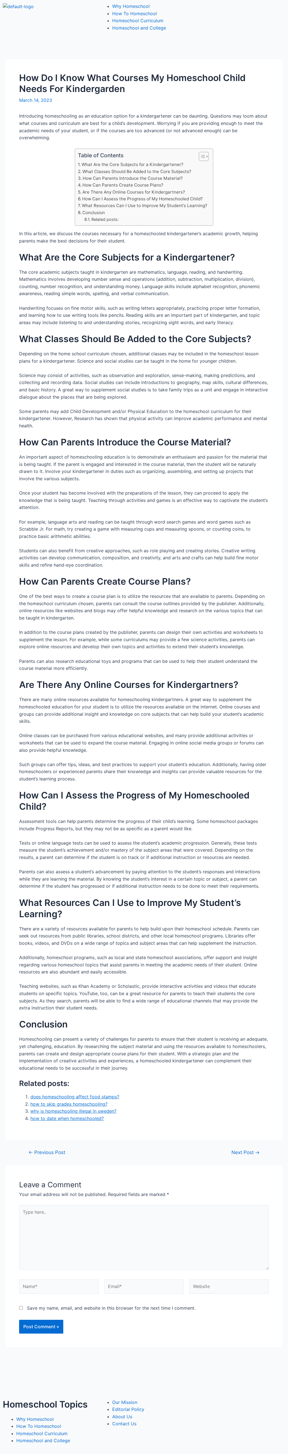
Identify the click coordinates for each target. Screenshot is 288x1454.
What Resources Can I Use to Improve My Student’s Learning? (144, 205)
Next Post (245, 1152)
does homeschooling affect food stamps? (74, 1097)
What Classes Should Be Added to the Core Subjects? (136, 171)
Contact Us (124, 1423)
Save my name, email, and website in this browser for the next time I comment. (111, 1308)
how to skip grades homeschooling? (68, 1104)
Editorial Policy (128, 1409)
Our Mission (124, 1402)
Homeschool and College (139, 28)
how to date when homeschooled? (67, 1118)
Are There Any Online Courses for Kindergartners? (133, 192)
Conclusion (93, 212)
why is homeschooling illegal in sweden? (73, 1111)
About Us (122, 1416)
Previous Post (46, 1152)
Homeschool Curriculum (137, 20)
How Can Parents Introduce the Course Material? (133, 178)
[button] (201, 156)
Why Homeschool (131, 6)
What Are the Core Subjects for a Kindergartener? (132, 164)
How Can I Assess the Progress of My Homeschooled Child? (142, 198)
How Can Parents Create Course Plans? (122, 185)
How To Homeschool (134, 13)
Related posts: (105, 219)
